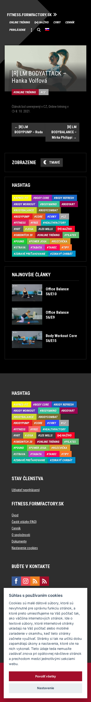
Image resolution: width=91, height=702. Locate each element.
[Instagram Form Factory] (25, 581)
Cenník (69, 22)
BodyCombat (49, 210)
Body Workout (25, 204)
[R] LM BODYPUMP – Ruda (28, 129)
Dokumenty (19, 541)
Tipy (66, 247)
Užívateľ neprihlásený (26, 490)
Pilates (71, 235)
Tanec (53, 247)
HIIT (17, 229)
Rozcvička (60, 241)
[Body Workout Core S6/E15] (45, 351)
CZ (44, 92)
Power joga (39, 241)
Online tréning (19, 22)
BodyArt (69, 204)
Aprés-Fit (21, 198)
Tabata (37, 247)
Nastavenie (45, 688)
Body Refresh (65, 198)
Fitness (20, 222)
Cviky (57, 22)
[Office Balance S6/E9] (45, 328)
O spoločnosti (21, 535)
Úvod (15, 515)
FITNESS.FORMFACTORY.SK (29, 15)
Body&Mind (49, 204)
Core (39, 216)
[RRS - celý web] (35, 581)
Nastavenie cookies (25, 548)
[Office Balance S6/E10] (45, 304)
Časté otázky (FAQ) (24, 522)
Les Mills (46, 229)
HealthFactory (55, 222)
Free (35, 222)
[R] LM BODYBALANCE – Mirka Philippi (64, 132)
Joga (30, 229)
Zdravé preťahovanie (30, 254)
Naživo (44, 22)
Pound (19, 241)
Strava (20, 247)
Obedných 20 (23, 235)
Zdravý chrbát (62, 254)
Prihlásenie (17, 30)
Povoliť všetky (45, 676)
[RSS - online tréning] (44, 581)
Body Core (42, 198)
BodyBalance (24, 210)
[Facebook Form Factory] (16, 581)
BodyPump (22, 216)
